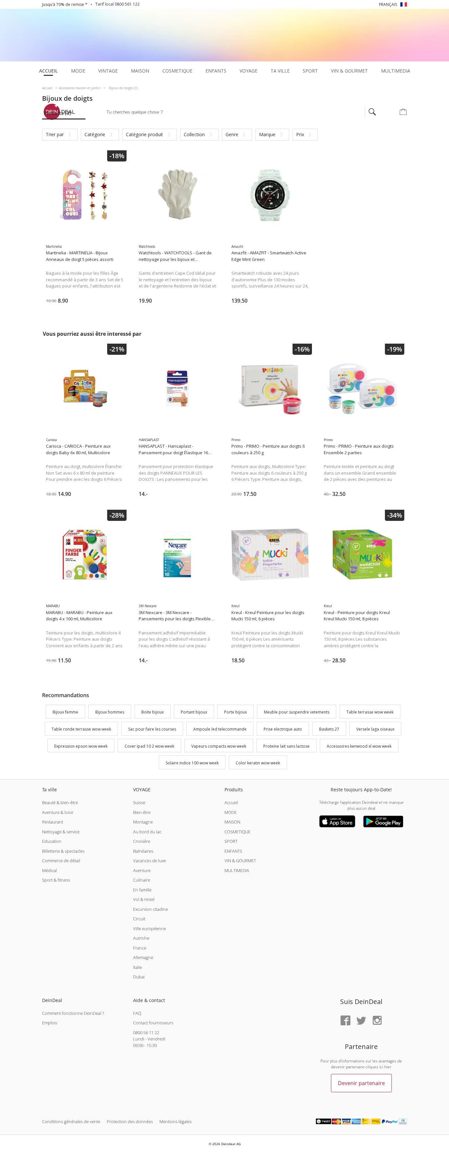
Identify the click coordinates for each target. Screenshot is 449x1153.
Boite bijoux (152, 712)
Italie (137, 967)
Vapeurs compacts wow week (218, 746)
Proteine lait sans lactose (286, 746)
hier (387, 1067)
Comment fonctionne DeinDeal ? (73, 1013)
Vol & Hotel (143, 899)
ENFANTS (233, 851)
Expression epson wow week (80, 746)
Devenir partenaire (361, 1083)
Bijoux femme (65, 712)
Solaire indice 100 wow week (192, 763)
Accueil (231, 802)
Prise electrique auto (283, 729)
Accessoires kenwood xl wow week (359, 746)
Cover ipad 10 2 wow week (149, 746)
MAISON (232, 822)
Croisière (141, 841)
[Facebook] (345, 1021)
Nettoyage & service (61, 832)
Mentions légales (175, 1121)
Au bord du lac (147, 832)
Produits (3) (57, 113)
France (139, 948)
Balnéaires (143, 851)
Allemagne (143, 957)
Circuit (139, 919)
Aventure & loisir (58, 812)
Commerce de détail (61, 861)
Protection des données (130, 1121)
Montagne (143, 822)
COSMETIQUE (237, 832)
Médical (49, 870)
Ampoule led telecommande (220, 729)
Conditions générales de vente (71, 1121)
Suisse (139, 802)
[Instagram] (377, 1021)
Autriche (141, 938)
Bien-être (142, 812)
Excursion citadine (150, 909)
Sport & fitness (56, 880)
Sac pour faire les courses (152, 729)
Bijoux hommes (109, 712)
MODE (231, 812)
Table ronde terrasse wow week (81, 729)
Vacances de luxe (149, 861)
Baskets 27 (329, 729)
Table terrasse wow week (369, 712)
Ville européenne (149, 928)
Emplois (49, 1023)
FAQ (137, 1013)
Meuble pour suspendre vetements (296, 712)
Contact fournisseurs (153, 1023)
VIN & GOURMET (240, 861)
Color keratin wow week (258, 763)
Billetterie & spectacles (63, 851)
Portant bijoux (194, 712)
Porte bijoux (235, 712)
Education (51, 841)
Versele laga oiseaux (375, 729)
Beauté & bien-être (60, 802)
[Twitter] (361, 1021)
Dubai (139, 977)
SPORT (231, 841)
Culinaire (141, 880)
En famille (142, 890)
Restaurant (52, 822)
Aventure (142, 870)
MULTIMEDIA (237, 870)
